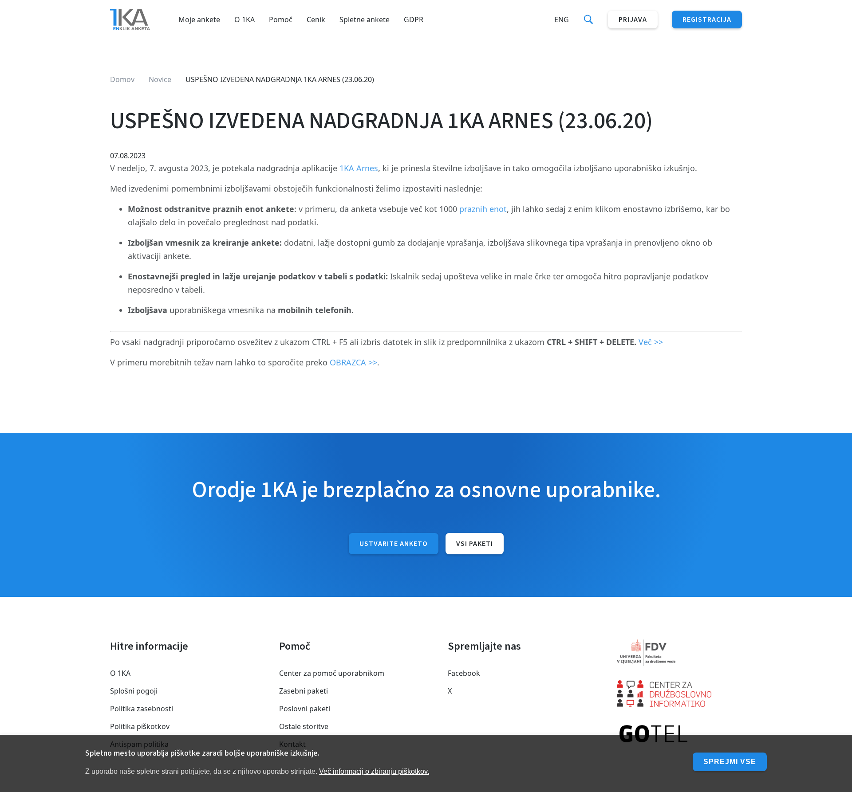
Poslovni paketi (304, 709)
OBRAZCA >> (353, 362)
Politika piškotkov (140, 726)
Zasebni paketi (303, 691)
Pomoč (280, 19)
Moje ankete (199, 19)
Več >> (651, 342)
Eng (561, 19)
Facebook (464, 673)
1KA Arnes (358, 168)
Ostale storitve (303, 726)
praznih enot (483, 209)
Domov (122, 79)
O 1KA (244, 19)
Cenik (316, 19)
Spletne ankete (364, 19)
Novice (160, 79)
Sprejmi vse (729, 761)
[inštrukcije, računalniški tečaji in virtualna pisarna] (679, 734)
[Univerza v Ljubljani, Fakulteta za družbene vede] (679, 652)
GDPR (413, 19)
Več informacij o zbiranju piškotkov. (374, 771)
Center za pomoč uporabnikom (331, 673)
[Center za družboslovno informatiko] (679, 693)
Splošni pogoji (134, 691)
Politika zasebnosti (141, 709)
